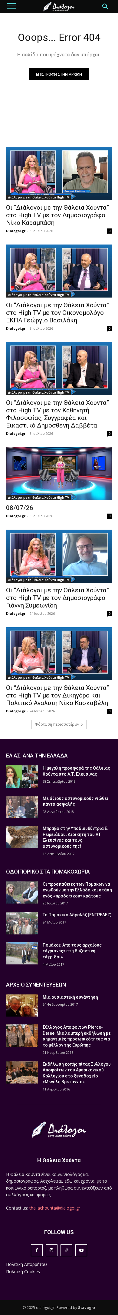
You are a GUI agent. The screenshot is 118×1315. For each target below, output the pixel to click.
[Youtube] (81, 1250)
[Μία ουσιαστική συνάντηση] (22, 1005)
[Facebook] (37, 1250)
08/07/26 (19, 507)
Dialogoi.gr (15, 230)
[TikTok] (66, 1250)
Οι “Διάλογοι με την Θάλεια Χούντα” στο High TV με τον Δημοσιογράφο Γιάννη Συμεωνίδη (57, 598)
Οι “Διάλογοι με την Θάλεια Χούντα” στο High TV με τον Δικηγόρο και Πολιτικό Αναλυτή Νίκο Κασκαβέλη (57, 695)
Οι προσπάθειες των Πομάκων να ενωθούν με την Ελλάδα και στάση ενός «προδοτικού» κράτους (77, 890)
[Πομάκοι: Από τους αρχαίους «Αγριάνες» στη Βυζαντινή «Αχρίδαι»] (22, 953)
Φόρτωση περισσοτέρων (57, 724)
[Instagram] (51, 1250)
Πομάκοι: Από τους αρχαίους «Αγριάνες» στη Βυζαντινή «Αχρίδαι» (72, 951)
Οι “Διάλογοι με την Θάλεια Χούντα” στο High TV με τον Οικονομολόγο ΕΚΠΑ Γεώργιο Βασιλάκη (57, 312)
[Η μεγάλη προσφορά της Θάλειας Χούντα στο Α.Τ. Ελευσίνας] (22, 776)
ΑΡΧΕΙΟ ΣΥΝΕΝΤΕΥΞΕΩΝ (36, 984)
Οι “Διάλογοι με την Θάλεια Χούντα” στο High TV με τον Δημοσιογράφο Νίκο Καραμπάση (57, 215)
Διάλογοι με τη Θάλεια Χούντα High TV (38, 197)
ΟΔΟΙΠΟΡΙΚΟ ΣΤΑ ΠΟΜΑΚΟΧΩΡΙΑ (48, 871)
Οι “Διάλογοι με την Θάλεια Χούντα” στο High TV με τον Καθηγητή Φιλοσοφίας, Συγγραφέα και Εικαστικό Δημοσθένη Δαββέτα (57, 414)
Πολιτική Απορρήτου (26, 1264)
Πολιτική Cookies (23, 1271)
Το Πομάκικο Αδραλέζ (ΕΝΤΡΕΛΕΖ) (77, 914)
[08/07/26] (59, 473)
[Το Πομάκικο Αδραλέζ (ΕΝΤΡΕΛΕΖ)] (22, 923)
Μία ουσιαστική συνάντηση (70, 997)
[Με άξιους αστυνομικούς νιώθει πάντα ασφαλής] (22, 807)
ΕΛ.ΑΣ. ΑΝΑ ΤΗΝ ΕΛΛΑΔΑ (37, 755)
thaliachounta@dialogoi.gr (54, 1208)
